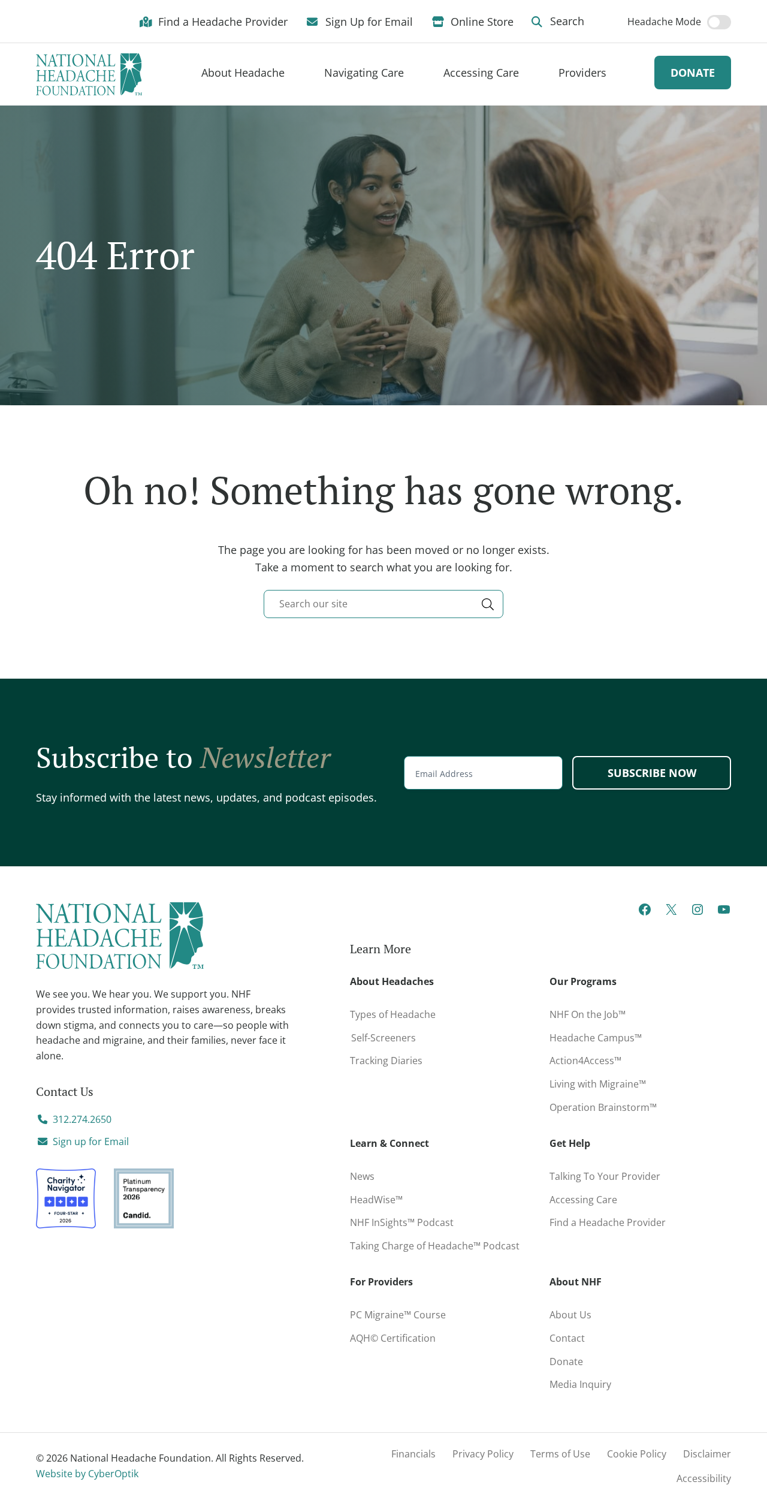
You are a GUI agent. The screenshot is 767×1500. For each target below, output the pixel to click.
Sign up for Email (91, 1141)
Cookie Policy (636, 1453)
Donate (693, 72)
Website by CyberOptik (87, 1473)
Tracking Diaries (386, 1060)
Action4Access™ (585, 1060)
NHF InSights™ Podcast (402, 1222)
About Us (570, 1314)
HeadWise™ (376, 1199)
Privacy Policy (483, 1453)
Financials (413, 1453)
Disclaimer (707, 1453)
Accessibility (704, 1478)
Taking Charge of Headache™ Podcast (435, 1245)
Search (565, 21)
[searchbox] (383, 604)
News (362, 1176)
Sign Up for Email (367, 21)
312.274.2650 (82, 1119)
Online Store (481, 21)
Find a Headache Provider (221, 21)
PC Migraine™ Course (413, 1312)
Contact (567, 1338)
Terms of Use (560, 1453)
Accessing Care (583, 1199)
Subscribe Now (652, 773)
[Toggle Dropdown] (299, 73)
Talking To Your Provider (604, 1176)
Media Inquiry (580, 1384)
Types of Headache (393, 1014)
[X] (671, 913)
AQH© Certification (393, 1338)
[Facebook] (645, 913)
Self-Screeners (383, 1037)
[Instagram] (697, 913)
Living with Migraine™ (597, 1084)
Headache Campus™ (595, 1037)
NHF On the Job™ (587, 1014)
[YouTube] (724, 913)
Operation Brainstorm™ (603, 1107)
